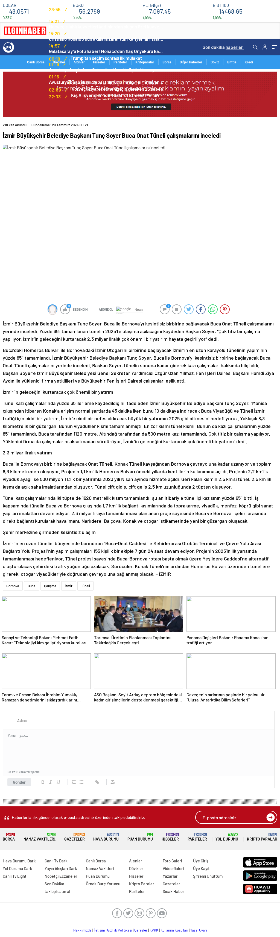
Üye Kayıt (201, 868)
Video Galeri (173, 868)
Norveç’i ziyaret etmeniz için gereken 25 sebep (117, 89)
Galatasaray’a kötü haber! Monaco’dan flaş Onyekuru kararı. (106, 51)
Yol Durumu (226, 837)
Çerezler (140, 930)
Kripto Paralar (262, 837)
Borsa (166, 62)
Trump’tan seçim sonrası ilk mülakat (106, 58)
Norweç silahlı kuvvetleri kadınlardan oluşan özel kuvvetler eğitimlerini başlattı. (106, 26)
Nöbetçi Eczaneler (61, 876)
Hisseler (170, 837)
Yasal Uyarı (198, 930)
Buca (32, 586)
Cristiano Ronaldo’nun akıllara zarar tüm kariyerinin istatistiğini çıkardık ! (106, 39)
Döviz (215, 62)
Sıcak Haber (173, 891)
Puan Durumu (140, 837)
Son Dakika (54, 883)
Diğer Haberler (191, 62)
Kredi (249, 62)
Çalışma (50, 586)
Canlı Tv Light (15, 876)
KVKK (154, 930)
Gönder (19, 782)
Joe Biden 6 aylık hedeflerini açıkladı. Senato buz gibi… (103, 3)
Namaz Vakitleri (40, 837)
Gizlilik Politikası (119, 930)
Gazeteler (74, 837)
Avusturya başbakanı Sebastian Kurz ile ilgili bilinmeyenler (106, 69)
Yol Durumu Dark (17, 868)
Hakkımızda (82, 930)
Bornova (12, 586)
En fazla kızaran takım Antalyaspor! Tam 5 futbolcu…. (102, 14)
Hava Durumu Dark (19, 860)
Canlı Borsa (96, 860)
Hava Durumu (106, 837)
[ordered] (74, 782)
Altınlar (135, 860)
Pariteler (197, 837)
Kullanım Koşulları (174, 930)
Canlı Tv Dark (56, 860)
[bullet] (81, 782)
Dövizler (136, 868)
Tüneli (85, 586)
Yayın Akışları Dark (61, 868)
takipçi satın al (57, 891)
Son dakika (223, 47)
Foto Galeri (172, 860)
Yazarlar (170, 876)
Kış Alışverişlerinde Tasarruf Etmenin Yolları (115, 95)
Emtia (232, 62)
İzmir (68, 586)
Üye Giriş (200, 860)
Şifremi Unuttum (208, 876)
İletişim (99, 930)
